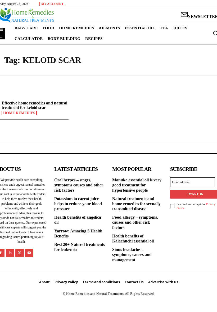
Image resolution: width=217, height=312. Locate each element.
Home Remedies (19, 113)
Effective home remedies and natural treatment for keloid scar (34, 105)
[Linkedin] (10, 253)
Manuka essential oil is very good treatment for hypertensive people (136, 185)
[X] (19, 253)
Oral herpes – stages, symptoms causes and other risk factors (78, 185)
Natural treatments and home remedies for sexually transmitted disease (136, 203)
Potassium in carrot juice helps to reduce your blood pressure (78, 203)
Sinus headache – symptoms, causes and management (132, 254)
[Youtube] (29, 253)
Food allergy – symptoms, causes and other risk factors (135, 222)
